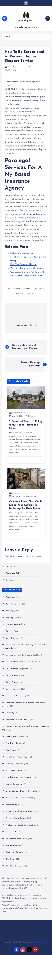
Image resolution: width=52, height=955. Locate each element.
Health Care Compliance (17, 757)
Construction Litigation (17, 669)
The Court (10, 859)
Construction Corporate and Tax (21, 662)
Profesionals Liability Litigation (21, 825)
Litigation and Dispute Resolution (22, 791)
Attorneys (10, 597)
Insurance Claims (14, 771)
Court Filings (12, 682)
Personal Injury (13, 805)
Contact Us (11, 566)
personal (40, 289)
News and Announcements (18, 798)
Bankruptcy (11, 618)
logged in (20, 556)
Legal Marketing (14, 784)
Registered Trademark (16, 839)
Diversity (10, 713)
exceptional (14, 289)
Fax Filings (11, 750)
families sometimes (29, 108)
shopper (32, 293)
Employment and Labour (17, 720)
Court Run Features (15, 696)
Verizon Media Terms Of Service (27, 268)
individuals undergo (31, 214)
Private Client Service (16, 818)
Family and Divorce (15, 737)
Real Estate (11, 832)
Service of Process (14, 852)
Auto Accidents (13, 604)
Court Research (13, 689)
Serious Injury (12, 846)
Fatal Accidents (13, 743)
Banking (9, 611)
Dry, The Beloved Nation (23, 264)
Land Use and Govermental (19, 777)
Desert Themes (40, 942)
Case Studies (12, 638)
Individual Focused (14, 764)
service (20, 293)
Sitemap (10, 580)
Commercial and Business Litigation (23, 655)
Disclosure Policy (13, 573)
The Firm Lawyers (14, 866)
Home (7, 37)
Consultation (29, 67)
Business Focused (14, 624)
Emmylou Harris (15, 67)
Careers (9, 631)
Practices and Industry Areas (19, 811)
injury (28, 289)
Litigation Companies (21, 253)
